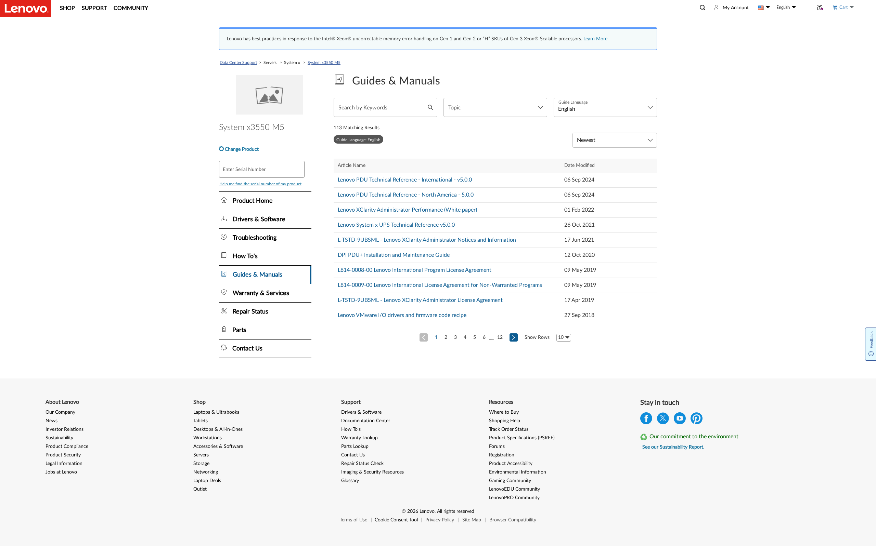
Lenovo (427, 511)
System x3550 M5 (324, 63)
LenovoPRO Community (514, 497)
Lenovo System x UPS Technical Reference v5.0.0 (396, 225)
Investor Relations (64, 429)
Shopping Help (504, 420)
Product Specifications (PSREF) (522, 438)
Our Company (60, 412)
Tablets (200, 420)
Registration (501, 455)
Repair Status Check (362, 463)
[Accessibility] (804, 7)
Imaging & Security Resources (372, 472)
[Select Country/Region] (764, 7)
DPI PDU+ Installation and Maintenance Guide (394, 255)
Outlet (200, 489)
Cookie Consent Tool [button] (396, 520)
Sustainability (59, 438)
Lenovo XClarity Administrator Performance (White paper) (407, 210)
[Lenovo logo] (25, 8)
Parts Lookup (355, 446)
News (51, 420)
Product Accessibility (510, 463)
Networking (205, 472)
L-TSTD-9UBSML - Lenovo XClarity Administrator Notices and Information (427, 240)
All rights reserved (455, 511)
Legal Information (64, 463)
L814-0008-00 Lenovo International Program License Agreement (414, 270)
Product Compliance (67, 446)
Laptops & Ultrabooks (216, 412)
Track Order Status (508, 429)
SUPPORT (94, 8)
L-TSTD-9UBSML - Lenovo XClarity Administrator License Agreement (420, 300)
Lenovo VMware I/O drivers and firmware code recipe (402, 315)
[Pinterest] (697, 420)
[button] (702, 7)
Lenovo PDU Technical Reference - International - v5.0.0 (405, 180)
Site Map (471, 520)
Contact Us (353, 455)
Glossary (350, 480)
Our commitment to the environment (693, 436)
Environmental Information (517, 472)
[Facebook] (646, 420)
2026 (412, 511)
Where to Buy (504, 412)
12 (500, 337)
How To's (351, 429)
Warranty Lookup (359, 438)
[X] (663, 420)
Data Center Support (238, 63)
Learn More (595, 39)
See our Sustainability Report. (673, 447)
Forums (497, 446)
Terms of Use (353, 520)
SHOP (67, 8)
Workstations (207, 438)
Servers (201, 455)
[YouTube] (680, 420)
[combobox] (495, 107)
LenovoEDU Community (514, 489)
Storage (201, 463)
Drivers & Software (361, 412)
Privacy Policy (439, 520)
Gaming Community (510, 480)
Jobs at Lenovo (61, 472)
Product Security (63, 455)
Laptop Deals (207, 480)
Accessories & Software (218, 446)
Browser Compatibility (512, 520)
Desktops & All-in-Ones (218, 429)
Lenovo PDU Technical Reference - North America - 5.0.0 (406, 195)
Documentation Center (365, 420)
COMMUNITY (131, 8)
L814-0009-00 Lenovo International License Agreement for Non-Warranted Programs (440, 285)
